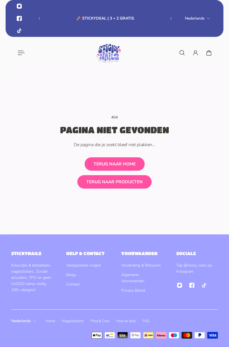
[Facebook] (19, 18)
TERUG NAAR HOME (115, 164)
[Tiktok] (19, 31)
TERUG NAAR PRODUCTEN (114, 182)
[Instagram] (19, 6)
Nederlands (21, 321)
